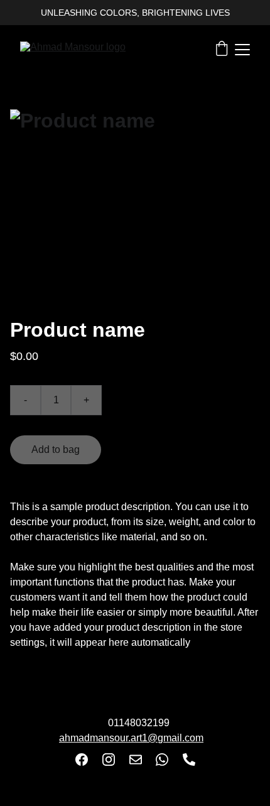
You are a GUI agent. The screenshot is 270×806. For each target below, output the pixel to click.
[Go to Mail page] (135, 759)
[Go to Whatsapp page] (162, 759)
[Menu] (242, 49)
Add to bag (55, 449)
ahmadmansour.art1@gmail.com (131, 737)
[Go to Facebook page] (81, 759)
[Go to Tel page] (189, 759)
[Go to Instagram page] (108, 759)
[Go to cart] (221, 49)
